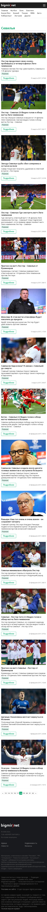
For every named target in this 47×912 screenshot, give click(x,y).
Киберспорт (6, 15)
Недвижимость (31, 843)
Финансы (28, 846)
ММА (32, 13)
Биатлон (30, 10)
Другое (27, 15)
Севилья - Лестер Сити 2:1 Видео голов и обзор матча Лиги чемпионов (21, 618)
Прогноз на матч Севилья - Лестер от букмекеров (19, 669)
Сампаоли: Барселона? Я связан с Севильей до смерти (22, 367)
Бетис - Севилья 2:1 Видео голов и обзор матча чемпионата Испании (21, 418)
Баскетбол (5, 13)
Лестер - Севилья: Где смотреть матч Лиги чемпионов (22, 213)
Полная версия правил (10, 908)
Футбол (13, 10)
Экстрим (18, 15)
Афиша (4, 843)
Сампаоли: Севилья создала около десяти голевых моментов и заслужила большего (22, 469)
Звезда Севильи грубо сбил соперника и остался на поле (21, 164)
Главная (4, 10)
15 (12, 793)
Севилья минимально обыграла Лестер (20, 570)
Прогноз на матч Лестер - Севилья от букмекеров (19, 267)
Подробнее (8, 78)
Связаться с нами (8, 879)
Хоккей (16, 13)
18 (21, 793)
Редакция (35, 877)
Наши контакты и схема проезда (14, 877)
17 (18, 793)
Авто (39, 13)
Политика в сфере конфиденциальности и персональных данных (19, 885)
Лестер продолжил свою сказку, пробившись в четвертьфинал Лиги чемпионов (18, 63)
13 (6, 793)
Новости (4, 846)
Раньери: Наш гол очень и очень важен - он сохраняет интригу (22, 520)
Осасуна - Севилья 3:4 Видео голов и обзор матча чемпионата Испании (22, 769)
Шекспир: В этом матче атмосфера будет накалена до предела (21, 318)
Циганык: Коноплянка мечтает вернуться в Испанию (22, 718)
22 (33, 793)
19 (24, 793)
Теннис (25, 13)
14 (9, 793)
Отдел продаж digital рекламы (29, 889)
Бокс (22, 10)
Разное (5, 73)
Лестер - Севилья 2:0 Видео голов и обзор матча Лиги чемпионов (21, 113)
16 (15, 793)
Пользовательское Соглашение (31, 881)
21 (30, 793)
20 (27, 793)
